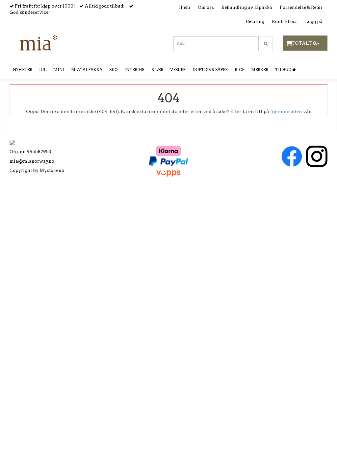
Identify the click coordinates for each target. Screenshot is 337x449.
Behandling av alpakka (246, 7)
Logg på (314, 21)
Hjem (184, 7)
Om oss (206, 7)
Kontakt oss (285, 21)
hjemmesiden (286, 111)
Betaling (255, 21)
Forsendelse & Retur (301, 7)
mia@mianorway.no (32, 161)
